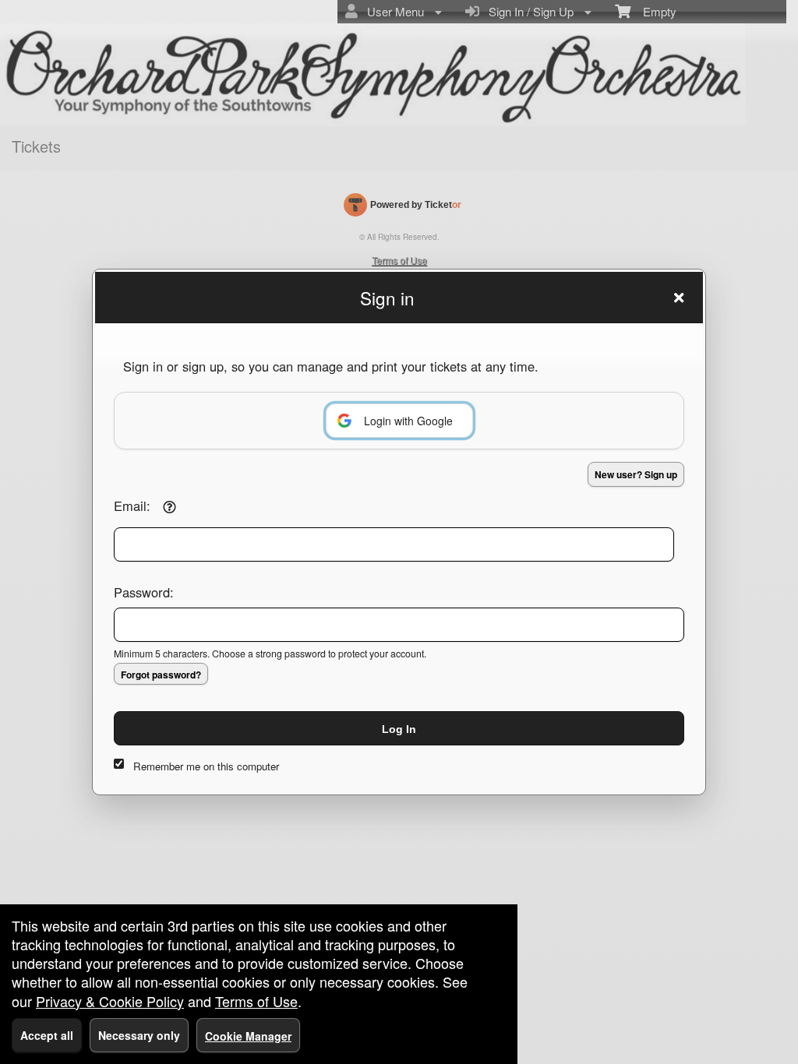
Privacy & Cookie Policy (110, 1001)
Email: (132, 505)
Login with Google (408, 420)
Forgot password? (161, 675)
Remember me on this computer (206, 766)
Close (679, 297)
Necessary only (139, 1035)
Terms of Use (256, 1001)
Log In (399, 729)
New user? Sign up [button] (636, 474)
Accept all (46, 1035)
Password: (144, 592)
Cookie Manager (248, 1036)
